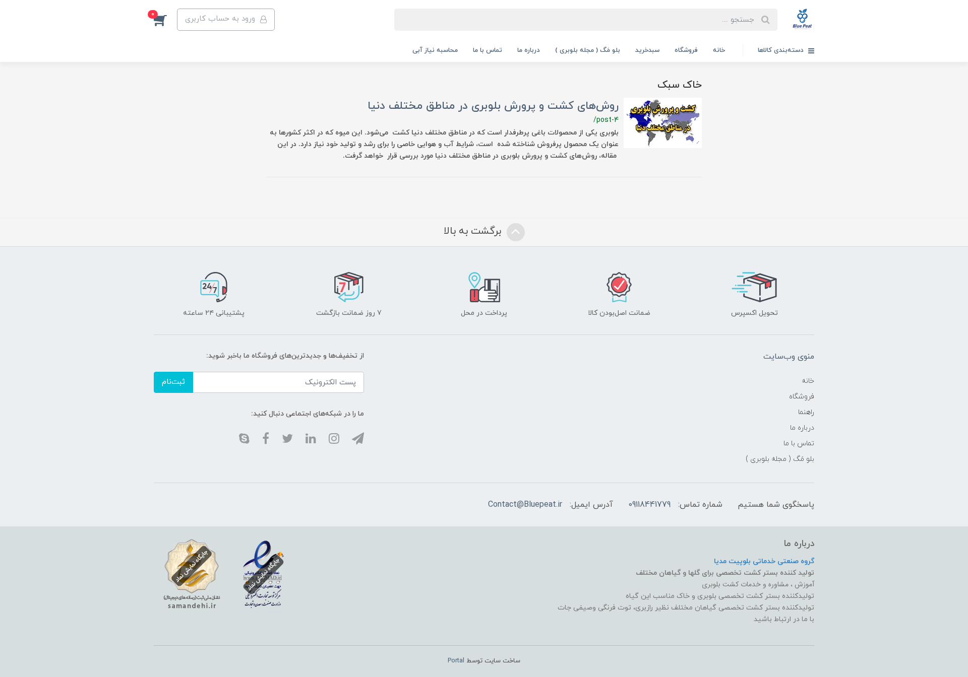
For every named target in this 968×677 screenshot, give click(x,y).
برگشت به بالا (474, 232)
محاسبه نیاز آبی (435, 50)
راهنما (806, 412)
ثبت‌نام (173, 382)
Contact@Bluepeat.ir (525, 504)
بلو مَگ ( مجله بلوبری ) (587, 50)
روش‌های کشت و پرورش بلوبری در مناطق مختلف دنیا (493, 106)
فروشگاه (686, 50)
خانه (719, 50)
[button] (165, 20)
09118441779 (649, 504)
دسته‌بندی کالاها (782, 50)
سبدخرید (647, 50)
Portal (456, 660)
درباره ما (528, 50)
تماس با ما (487, 50)
